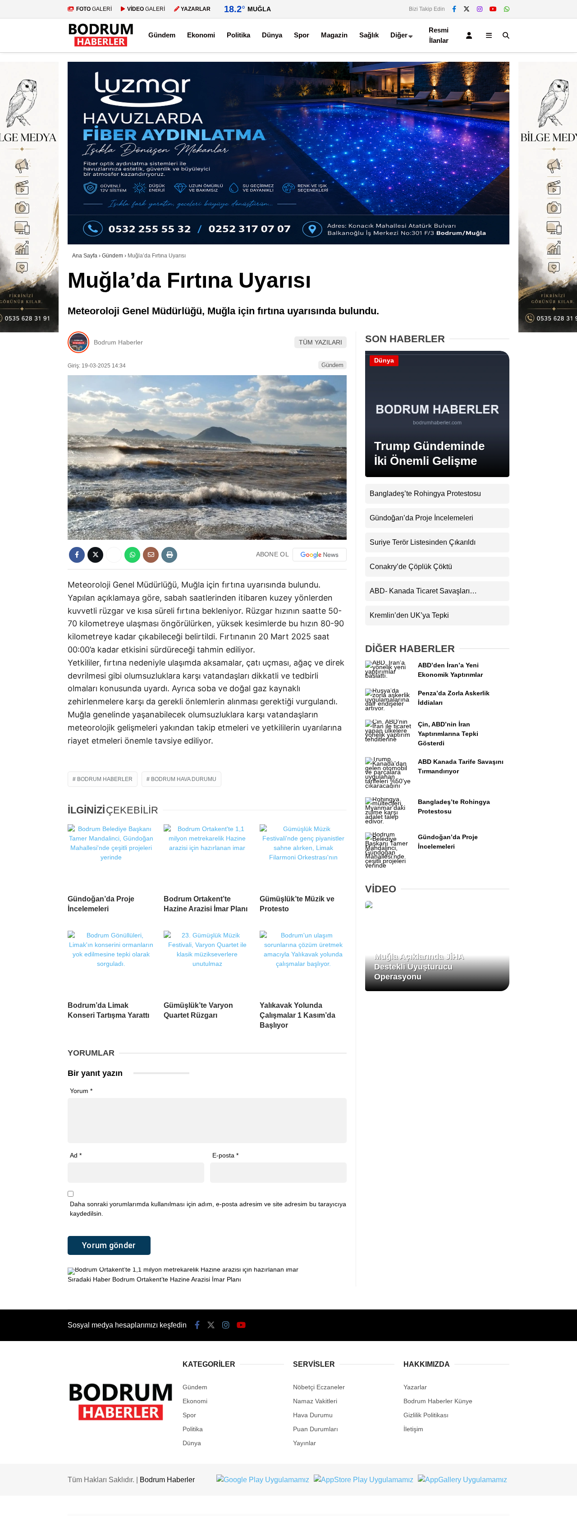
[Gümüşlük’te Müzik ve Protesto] (303, 855)
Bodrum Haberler (118, 342)
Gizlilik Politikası (426, 1415)
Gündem (161, 35)
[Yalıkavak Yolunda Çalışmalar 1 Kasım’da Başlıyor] (303, 962)
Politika (238, 35)
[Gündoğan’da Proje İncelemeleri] (111, 855)
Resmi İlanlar (439, 35)
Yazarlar (415, 1387)
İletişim (413, 1429)
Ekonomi (201, 35)
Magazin (334, 35)
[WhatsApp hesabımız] (506, 9)
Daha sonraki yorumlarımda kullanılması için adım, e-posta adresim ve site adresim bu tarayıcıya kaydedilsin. (208, 1208)
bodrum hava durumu (183, 779)
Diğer (399, 35)
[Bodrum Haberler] (101, 47)
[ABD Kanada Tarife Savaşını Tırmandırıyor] (388, 785)
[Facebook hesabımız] (454, 9)
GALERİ (94, 9)
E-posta (225, 1155)
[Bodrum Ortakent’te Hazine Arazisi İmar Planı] (207, 855)
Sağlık (369, 35)
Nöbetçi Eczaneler (319, 1387)
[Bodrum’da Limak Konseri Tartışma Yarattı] (111, 962)
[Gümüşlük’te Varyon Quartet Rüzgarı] (207, 962)
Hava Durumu (313, 1415)
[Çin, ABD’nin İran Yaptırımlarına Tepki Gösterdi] (388, 739)
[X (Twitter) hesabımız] (466, 9)
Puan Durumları (315, 1429)
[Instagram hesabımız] (479, 9)
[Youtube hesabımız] (493, 9)
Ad (76, 1155)
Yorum (81, 1090)
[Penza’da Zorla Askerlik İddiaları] (388, 708)
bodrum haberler (105, 779)
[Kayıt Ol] (470, 35)
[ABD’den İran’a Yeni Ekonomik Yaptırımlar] (388, 675)
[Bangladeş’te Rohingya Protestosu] (388, 821)
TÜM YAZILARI (320, 342)
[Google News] (320, 554)
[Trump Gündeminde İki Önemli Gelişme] (437, 474)
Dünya (272, 35)
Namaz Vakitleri (315, 1401)
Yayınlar (304, 1443)
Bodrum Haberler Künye (437, 1401)
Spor (301, 35)
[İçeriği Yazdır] (169, 555)
